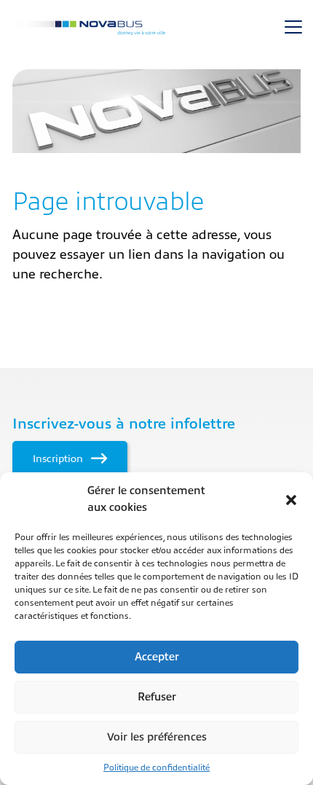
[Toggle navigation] (293, 27)
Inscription (59, 458)
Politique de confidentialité (156, 767)
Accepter (157, 657)
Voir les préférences (157, 737)
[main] (156, 176)
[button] (291, 500)
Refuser (157, 697)
